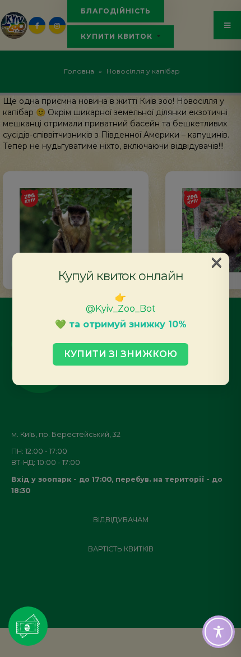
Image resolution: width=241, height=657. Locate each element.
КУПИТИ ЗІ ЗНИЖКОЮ (120, 354)
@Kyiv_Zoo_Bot (121, 308)
